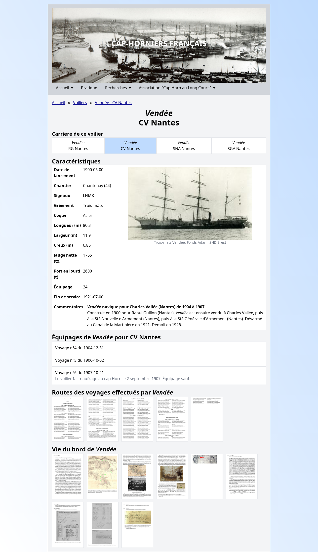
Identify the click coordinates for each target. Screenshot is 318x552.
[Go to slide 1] (157, 79)
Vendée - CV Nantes (113, 102)
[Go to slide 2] (161, 79)
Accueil (64, 87)
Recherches (118, 87)
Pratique (89, 87)
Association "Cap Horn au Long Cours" (177, 87)
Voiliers (80, 102)
